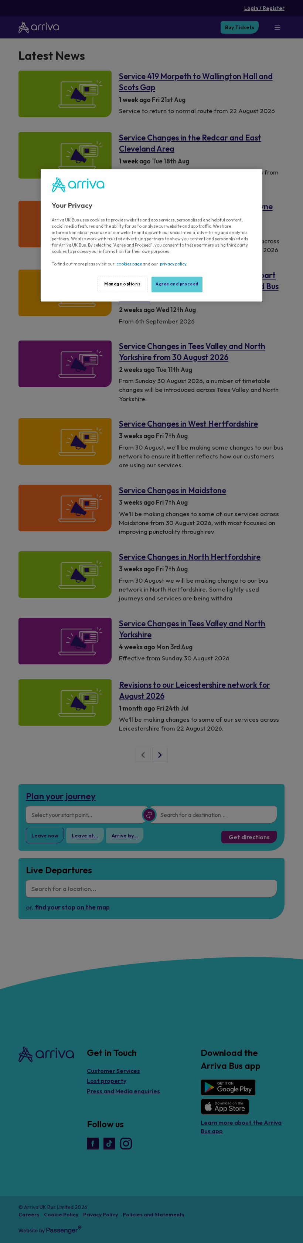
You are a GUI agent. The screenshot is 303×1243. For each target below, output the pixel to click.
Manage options (122, 284)
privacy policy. (173, 264)
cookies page (129, 264)
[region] (151, 235)
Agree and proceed (177, 284)
